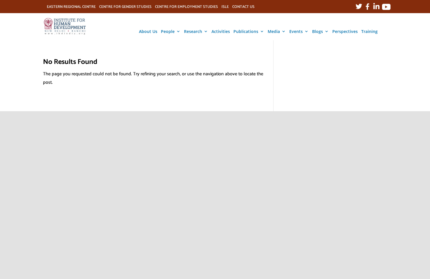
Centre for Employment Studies (186, 7)
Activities (220, 31)
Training (369, 31)
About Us (148, 31)
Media (274, 31)
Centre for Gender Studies (125, 7)
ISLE (225, 7)
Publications (245, 31)
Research (193, 31)
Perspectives (345, 31)
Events (296, 31)
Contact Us (243, 7)
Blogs (317, 31)
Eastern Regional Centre (71, 7)
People (168, 31)
